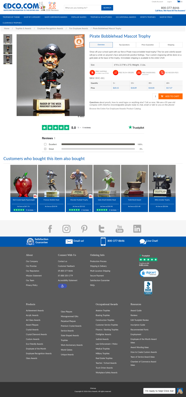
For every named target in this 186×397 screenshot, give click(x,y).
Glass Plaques (66, 312)
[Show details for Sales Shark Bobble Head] (106, 181)
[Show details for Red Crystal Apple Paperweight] (23, 181)
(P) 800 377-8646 (65, 271)
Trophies (64, 340)
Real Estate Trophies (104, 358)
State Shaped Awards (70, 336)
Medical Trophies (103, 349)
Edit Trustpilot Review (140, 320)
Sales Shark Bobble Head (107, 200)
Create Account (157, 1)
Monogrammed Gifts (69, 317)
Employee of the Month (36, 349)
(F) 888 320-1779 (65, 276)
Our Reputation (32, 271)
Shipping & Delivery (98, 266)
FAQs (92, 285)
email (146, 105)
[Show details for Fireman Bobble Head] (51, 181)
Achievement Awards (35, 311)
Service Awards (67, 331)
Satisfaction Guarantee (99, 281)
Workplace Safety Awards (106, 373)
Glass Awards (31, 358)
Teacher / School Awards (106, 363)
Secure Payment (97, 276)
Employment (136, 335)
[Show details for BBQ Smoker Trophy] (162, 181)
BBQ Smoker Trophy (162, 200)
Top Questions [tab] (124, 45)
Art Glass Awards (33, 320)
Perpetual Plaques (68, 321)
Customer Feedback (66, 266)
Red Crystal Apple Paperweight (24, 200)
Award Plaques (32, 325)
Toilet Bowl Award (134, 200)
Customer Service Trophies (107, 325)
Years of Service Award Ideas (143, 357)
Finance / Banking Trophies (107, 330)
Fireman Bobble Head (51, 200)
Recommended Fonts (139, 330)
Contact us (62, 261)
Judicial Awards (102, 339)
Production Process (98, 261)
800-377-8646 (170, 8)
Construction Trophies (105, 320)
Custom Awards (32, 339)
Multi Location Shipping (100, 271)
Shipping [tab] (171, 45)
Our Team (30, 281)
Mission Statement (34, 276)
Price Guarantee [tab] (148, 45)
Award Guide (136, 311)
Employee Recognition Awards (39, 354)
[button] (62, 286)
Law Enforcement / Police (106, 344)
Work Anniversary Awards (72, 345)
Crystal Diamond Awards (36, 335)
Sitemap (93, 388)
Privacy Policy (31, 285)
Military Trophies (102, 354)
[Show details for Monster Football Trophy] (79, 181)
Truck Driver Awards (104, 368)
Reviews (134, 315)
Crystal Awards (32, 330)
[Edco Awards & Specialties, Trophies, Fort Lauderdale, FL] (148, 288)
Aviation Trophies (103, 311)
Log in (169, 1)
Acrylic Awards (32, 315)
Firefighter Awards (103, 335)
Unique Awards (67, 355)
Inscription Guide (138, 325)
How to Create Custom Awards (144, 352)
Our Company (32, 261)
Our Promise (31, 266)
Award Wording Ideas (140, 347)
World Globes (66, 350)
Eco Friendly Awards (34, 344)
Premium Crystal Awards (71, 326)
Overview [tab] (101, 45)
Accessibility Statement (67, 281)
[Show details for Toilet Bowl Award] (134, 181)
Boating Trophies (103, 315)
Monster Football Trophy (79, 200)
